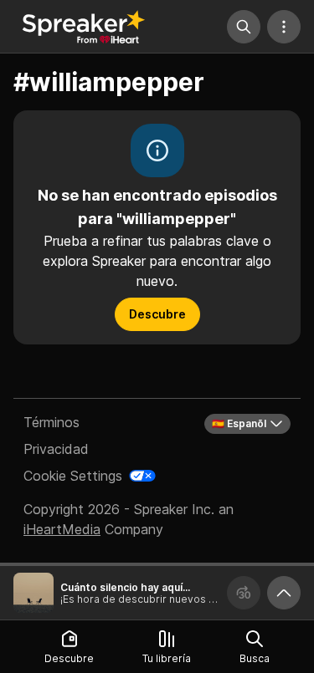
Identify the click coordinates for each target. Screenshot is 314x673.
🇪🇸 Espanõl (239, 423)
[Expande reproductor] (284, 592)
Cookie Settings (72, 475)
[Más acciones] (284, 26)
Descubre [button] (157, 314)
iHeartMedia (61, 529)
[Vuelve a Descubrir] (83, 26)
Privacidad (56, 449)
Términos (51, 422)
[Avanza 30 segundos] (243, 592)
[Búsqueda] (243, 26)
